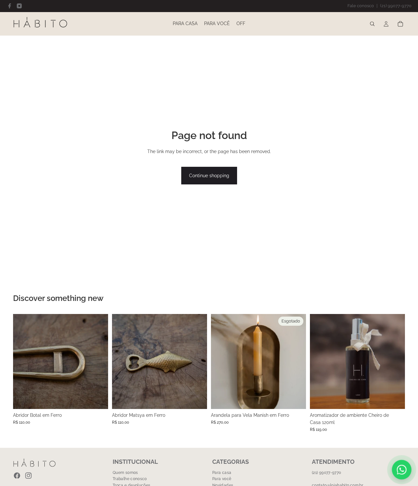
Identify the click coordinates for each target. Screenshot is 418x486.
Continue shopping (209, 175)
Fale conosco (360, 5)
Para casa (221, 472)
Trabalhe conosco (130, 479)
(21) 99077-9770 (395, 5)
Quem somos (125, 472)
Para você (221, 479)
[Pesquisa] (372, 24)
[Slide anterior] (221, 361)
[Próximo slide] (296, 361)
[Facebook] (9, 6)
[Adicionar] (98, 399)
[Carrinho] (400, 24)
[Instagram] (19, 6)
